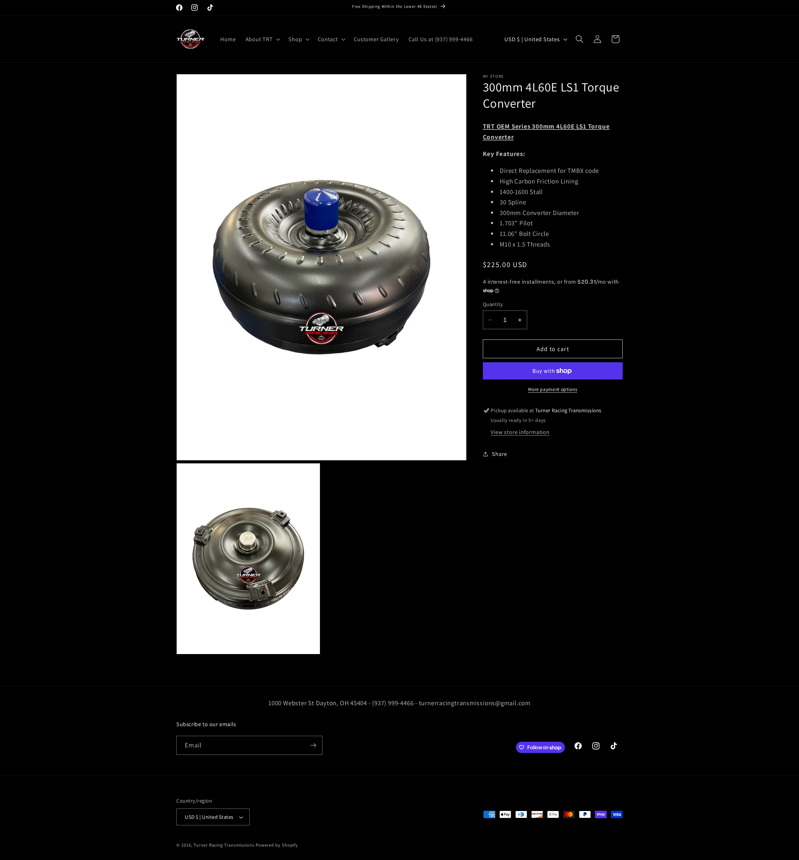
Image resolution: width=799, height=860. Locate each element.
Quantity (493, 304)
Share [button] (499, 453)
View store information (520, 432)
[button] (262, 39)
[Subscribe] (313, 745)
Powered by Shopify (277, 845)
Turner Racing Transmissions (224, 845)
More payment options (552, 389)
